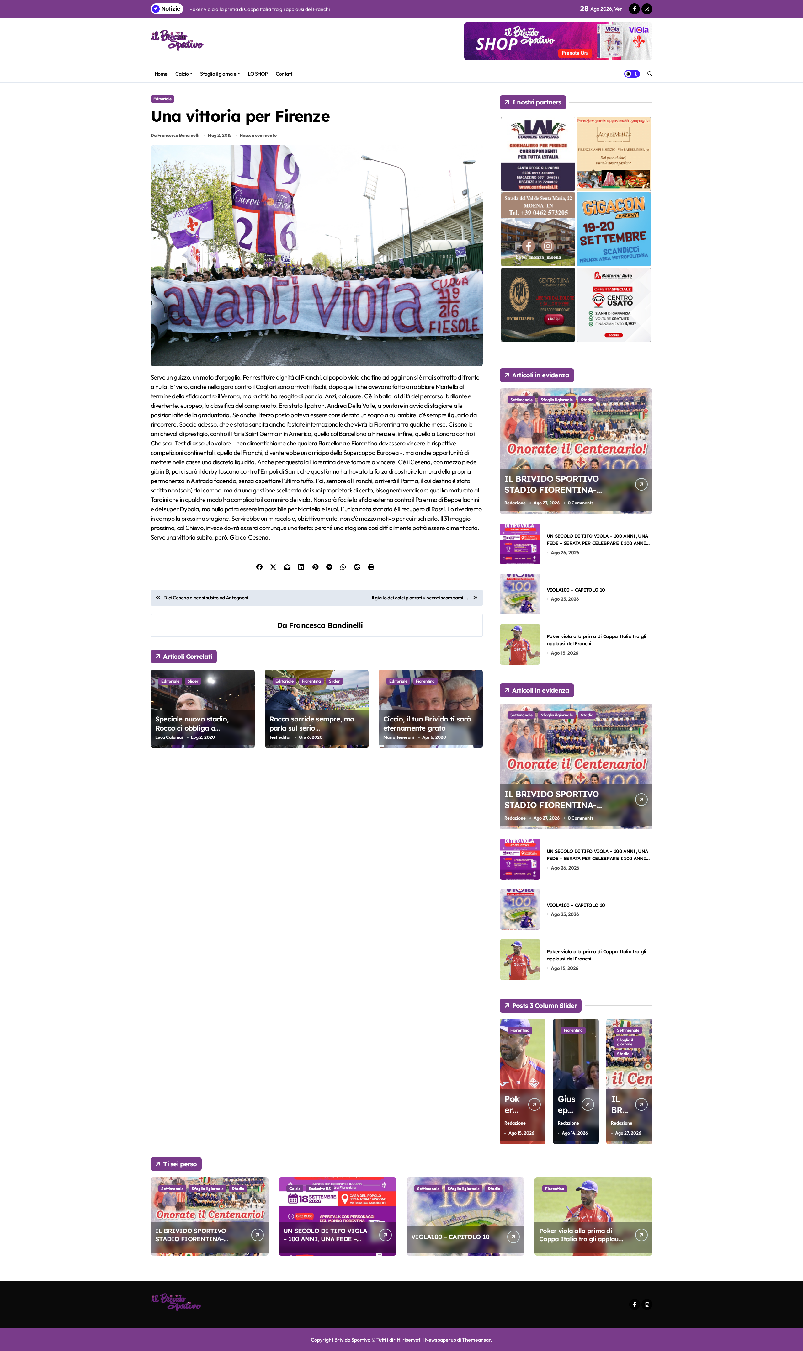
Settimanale (521, 399)
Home (161, 74)
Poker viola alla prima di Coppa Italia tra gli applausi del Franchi (581, 1239)
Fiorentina (311, 680)
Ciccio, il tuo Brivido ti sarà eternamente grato (427, 723)
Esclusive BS (628, 1039)
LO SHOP (258, 74)
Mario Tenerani (398, 737)
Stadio (587, 399)
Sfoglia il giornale (218, 74)
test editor (280, 737)
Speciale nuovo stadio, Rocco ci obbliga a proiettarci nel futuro (192, 728)
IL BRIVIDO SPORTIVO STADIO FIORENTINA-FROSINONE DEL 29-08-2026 (553, 495)
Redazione (515, 503)
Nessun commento (258, 135)
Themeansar (476, 1340)
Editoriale (162, 98)
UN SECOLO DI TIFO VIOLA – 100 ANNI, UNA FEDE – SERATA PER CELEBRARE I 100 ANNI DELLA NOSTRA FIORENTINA (597, 543)
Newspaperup (440, 1340)
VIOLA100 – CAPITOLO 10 (576, 590)
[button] (646, 1081)
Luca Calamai (169, 737)
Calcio (182, 74)
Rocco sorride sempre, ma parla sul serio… (311, 723)
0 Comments (580, 503)
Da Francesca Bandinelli (175, 135)
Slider (193, 680)
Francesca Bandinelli (326, 625)
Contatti (284, 74)
